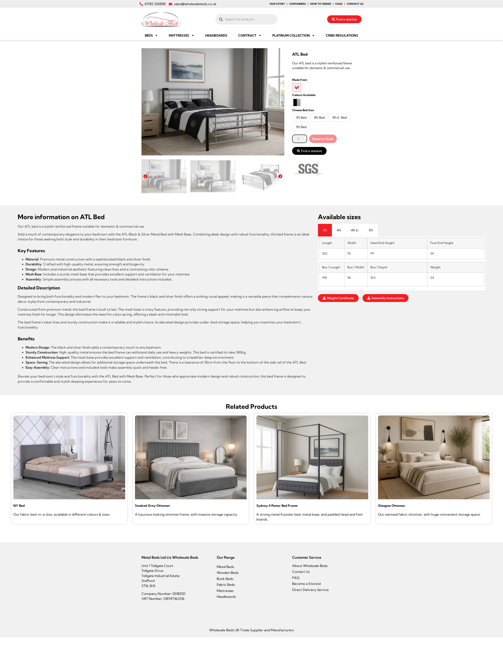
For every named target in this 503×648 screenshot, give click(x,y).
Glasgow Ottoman (391, 506)
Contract (247, 35)
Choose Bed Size (303, 110)
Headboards (216, 35)
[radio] (297, 87)
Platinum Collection (291, 35)
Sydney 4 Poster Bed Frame (276, 506)
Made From (299, 79)
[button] (145, 176)
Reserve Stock (323, 139)
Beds (149, 35)
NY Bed (19, 506)
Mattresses (179, 35)
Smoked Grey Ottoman (152, 506)
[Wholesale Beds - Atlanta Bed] (212, 101)
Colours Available (304, 95)
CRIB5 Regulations (342, 35)
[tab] (325, 230)
